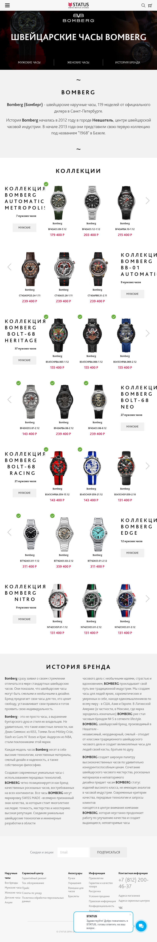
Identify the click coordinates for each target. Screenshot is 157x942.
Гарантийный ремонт (34, 878)
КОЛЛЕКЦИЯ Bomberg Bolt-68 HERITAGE (26, 331)
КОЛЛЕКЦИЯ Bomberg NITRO (26, 592)
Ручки (71, 878)
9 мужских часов (131, 282)
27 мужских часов (131, 414)
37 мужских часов (25, 348)
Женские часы (78, 62)
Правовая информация (102, 901)
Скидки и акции (41, 852)
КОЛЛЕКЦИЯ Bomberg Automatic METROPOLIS (26, 198)
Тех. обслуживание (33, 882)
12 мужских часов (131, 541)
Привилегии (96, 878)
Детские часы (12, 897)
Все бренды (11, 882)
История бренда (127, 62)
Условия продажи (99, 896)
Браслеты (73, 896)
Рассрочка (95, 891)
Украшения (74, 882)
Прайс (25, 887)
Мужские (24, 227)
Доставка (94, 910)
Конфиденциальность (101, 905)
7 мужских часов (26, 215)
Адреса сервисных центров (134, 900)
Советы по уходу (32, 892)
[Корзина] (150, 5)
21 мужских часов (25, 481)
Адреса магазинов (129, 895)
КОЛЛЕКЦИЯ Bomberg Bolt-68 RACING (26, 463)
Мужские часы (29, 62)
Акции (8, 902)
